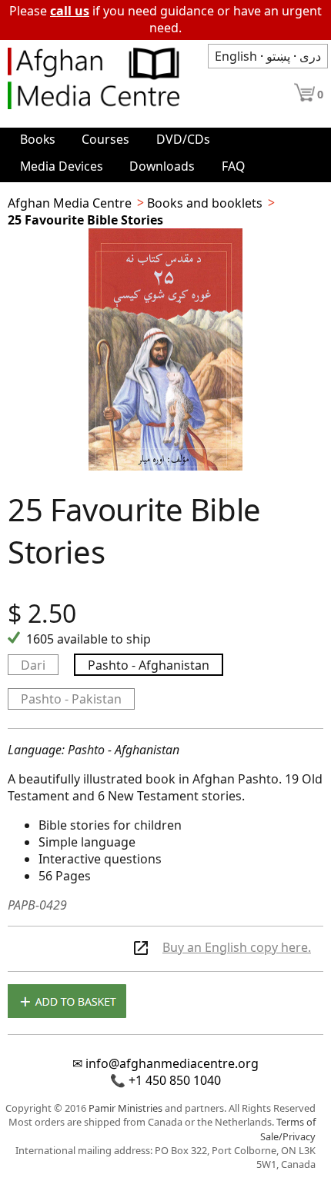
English (236, 56)
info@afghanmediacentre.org (172, 1063)
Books (37, 139)
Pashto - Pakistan (71, 698)
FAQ (233, 166)
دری (310, 56)
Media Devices (61, 166)
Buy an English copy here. (236, 947)
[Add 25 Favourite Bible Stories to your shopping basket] (67, 1002)
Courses (105, 139)
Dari (33, 665)
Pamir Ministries (125, 1108)
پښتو (278, 56)
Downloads (162, 166)
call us (69, 10)
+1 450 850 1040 (175, 1080)
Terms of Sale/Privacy (288, 1129)
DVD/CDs (183, 139)
